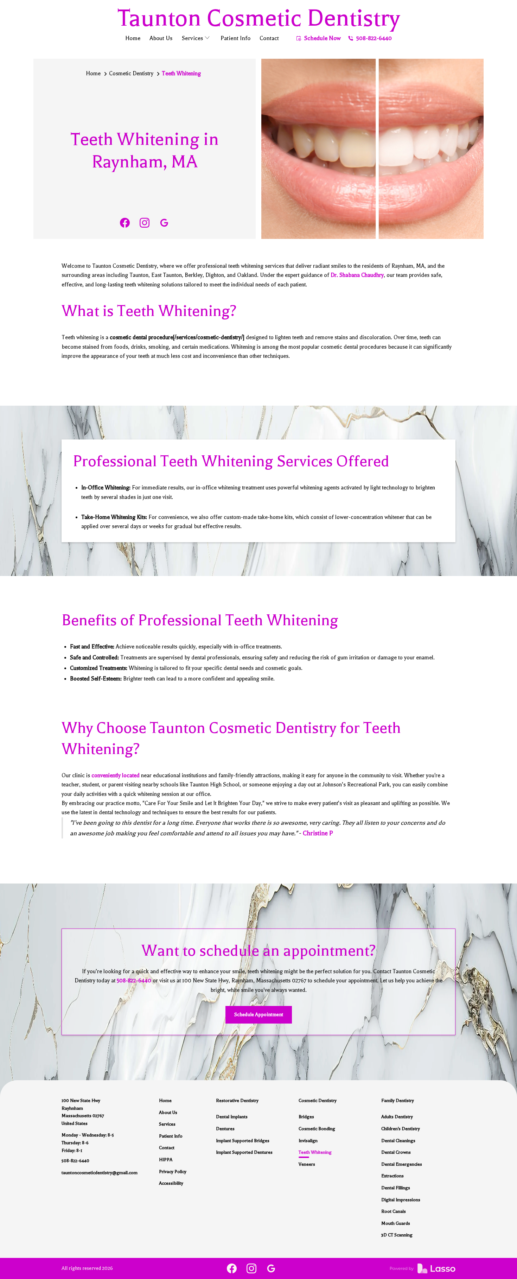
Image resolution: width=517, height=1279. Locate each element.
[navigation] (258, 18)
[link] (125, 223)
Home (93, 73)
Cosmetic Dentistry (131, 73)
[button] (196, 39)
